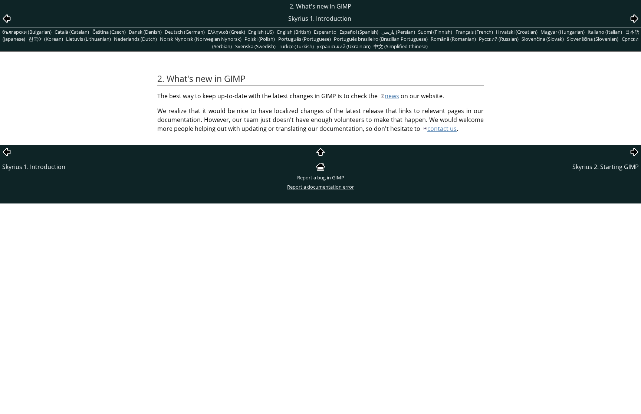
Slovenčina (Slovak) (543, 39)
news (392, 96)
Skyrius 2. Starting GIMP (605, 167)
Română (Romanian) (453, 39)
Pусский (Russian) (499, 39)
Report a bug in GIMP (320, 177)
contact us (442, 129)
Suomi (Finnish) (435, 32)
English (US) (261, 32)
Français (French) (474, 32)
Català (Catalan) (72, 32)
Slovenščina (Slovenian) (592, 39)
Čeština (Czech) (109, 32)
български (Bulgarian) (27, 32)
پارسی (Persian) (398, 32)
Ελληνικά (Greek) (226, 32)
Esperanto (325, 32)
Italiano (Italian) (605, 32)
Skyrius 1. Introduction (33, 167)
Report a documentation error (320, 186)
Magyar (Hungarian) (562, 32)
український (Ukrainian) (344, 46)
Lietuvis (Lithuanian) (88, 39)
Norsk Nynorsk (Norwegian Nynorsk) (200, 39)
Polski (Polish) (259, 39)
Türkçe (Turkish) (296, 46)
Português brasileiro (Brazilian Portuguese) (381, 39)
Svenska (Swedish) (255, 46)
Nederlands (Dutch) (135, 39)
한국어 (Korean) (46, 39)
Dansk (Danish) (145, 32)
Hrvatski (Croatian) (517, 32)
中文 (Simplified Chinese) (401, 46)
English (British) (294, 32)
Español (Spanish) (358, 32)
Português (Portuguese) (304, 39)
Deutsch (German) (185, 32)
